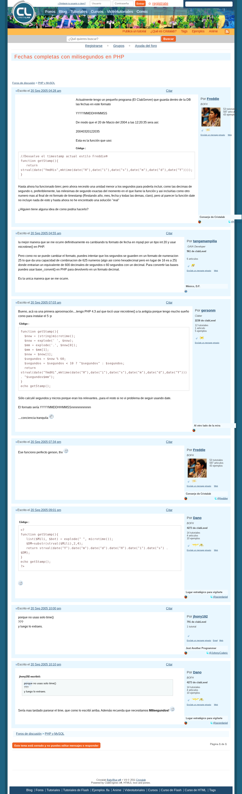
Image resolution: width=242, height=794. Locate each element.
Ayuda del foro (146, 46)
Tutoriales (78, 11)
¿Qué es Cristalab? (163, 31)
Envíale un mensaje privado (213, 135)
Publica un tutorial (134, 31)
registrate (160, 3)
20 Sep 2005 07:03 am (46, 302)
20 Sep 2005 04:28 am (46, 90)
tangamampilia (205, 241)
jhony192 (200, 616)
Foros (50, 11)
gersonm (208, 310)
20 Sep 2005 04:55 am (46, 233)
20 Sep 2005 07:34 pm (46, 441)
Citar (169, 90)
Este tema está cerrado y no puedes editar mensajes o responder (56, 745)
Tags (184, 31)
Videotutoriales (120, 11)
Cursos (97, 11)
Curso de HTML (195, 790)
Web (230, 135)
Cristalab (141, 779)
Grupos (118, 46)
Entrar (140, 3)
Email (215, 640)
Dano (197, 518)
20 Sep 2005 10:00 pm (46, 608)
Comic (142, 11)
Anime (213, 31)
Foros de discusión (23, 82)
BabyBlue (114, 779)
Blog (63, 11)
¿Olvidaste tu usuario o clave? (72, 3)
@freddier (236, 221)
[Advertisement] (121, 70)
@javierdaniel (220, 596)
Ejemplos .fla (100, 790)
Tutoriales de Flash (76, 790)
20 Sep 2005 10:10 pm (46, 664)
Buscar (168, 39)
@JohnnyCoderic (218, 652)
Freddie (213, 99)
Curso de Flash (171, 790)
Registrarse (93, 46)
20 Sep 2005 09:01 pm (46, 510)
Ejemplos (198, 31)
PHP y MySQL (46, 82)
